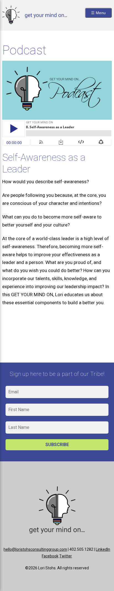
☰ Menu (98, 13)
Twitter (65, 556)
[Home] (34, 22)
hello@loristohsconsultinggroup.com (35, 549)
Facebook (50, 556)
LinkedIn (103, 549)
